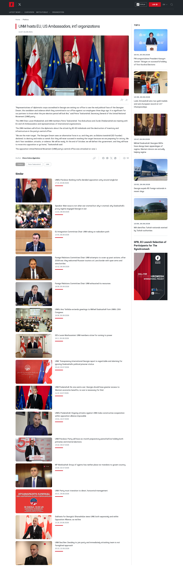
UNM (47, 164)
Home (18, 20)
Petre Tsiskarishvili (34, 164)
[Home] (11, 4)
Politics (20, 164)
